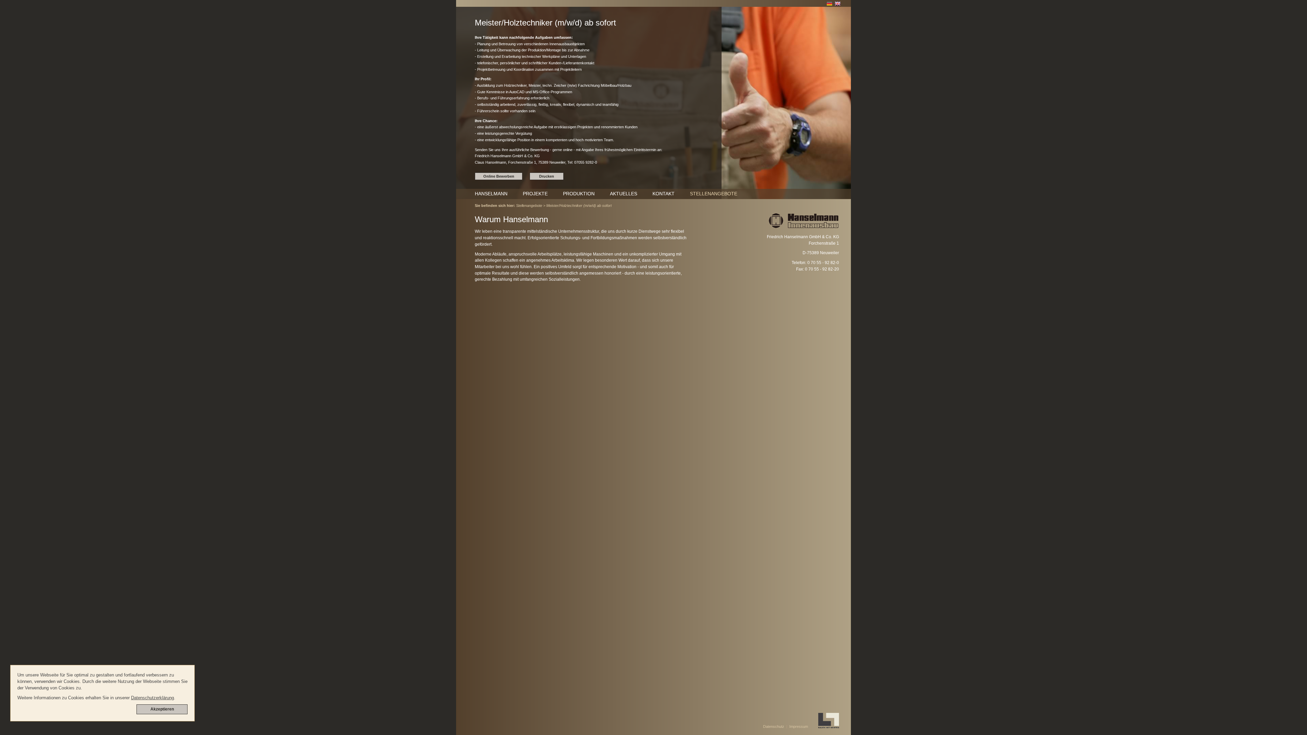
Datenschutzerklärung (152, 697)
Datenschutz (773, 726)
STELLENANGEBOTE (713, 193)
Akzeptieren (162, 709)
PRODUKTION (579, 193)
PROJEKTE (535, 193)
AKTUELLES (623, 193)
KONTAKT (663, 193)
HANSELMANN (491, 193)
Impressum (798, 726)
